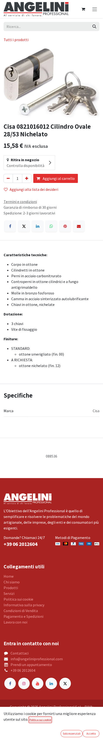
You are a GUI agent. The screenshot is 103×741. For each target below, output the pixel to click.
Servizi (9, 593)
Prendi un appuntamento (31, 664)
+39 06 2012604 (23, 670)
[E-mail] (79, 226)
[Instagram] (24, 683)
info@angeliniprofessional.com (37, 658)
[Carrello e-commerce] (83, 9)
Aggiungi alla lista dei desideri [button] (34, 189)
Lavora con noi (15, 622)
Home (9, 576)
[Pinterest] (65, 226)
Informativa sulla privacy (24, 604)
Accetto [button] (91, 733)
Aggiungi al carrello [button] (58, 178)
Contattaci (20, 653)
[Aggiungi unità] (26, 178)
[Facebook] (10, 226)
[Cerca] (94, 26)
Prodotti (11, 587)
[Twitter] (65, 683)
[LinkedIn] (37, 226)
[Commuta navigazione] (94, 9)
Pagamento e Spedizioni (23, 616)
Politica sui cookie (18, 599)
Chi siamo (12, 582)
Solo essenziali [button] (71, 733)
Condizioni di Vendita (21, 610)
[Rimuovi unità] (8, 178)
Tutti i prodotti (16, 39)
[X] (24, 226)
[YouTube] (37, 683)
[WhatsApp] (51, 226)
